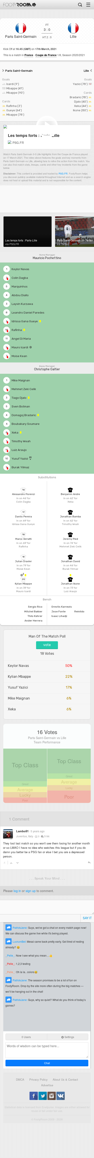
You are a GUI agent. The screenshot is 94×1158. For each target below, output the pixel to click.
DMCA (20, 1079)
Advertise (47, 1085)
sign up (31, 891)
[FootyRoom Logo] (19, 4)
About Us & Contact (65, 1079)
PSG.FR (63, 173)
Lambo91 (22, 831)
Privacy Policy (38, 1079)
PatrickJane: (20, 927)
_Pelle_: (10, 955)
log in (17, 891)
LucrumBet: (20, 941)
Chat (47, 1063)
